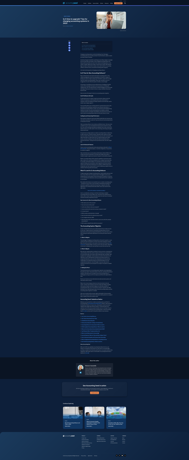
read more (67, 426)
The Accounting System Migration (87, 48)
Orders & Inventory (85, 441)
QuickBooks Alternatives (101, 439)
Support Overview (114, 437)
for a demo (85, 311)
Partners (101, 3)
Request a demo (118, 3)
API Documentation (114, 442)
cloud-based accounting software (95, 303)
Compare (98, 435)
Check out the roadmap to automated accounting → (96, 190)
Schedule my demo (94, 392)
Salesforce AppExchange (86, 446)
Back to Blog (67, 16)
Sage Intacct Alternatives (101, 441)
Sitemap (95, 455)
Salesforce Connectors (86, 444)
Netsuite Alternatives (100, 437)
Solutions (89, 3)
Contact (123, 442)
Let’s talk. (87, 353)
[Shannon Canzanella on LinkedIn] (80, 372)
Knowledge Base (113, 439)
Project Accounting (85, 439)
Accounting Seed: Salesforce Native (88, 49)
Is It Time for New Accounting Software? (88, 45)
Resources (107, 3)
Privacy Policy (83, 455)
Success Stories (96, 3)
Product (84, 3)
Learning (112, 441)
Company (124, 435)
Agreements (90, 455)
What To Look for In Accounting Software (88, 46)
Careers (123, 441)
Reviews (123, 439)
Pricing (111, 3)
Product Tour (84, 437)
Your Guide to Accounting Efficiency (88, 316)
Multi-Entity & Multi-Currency (87, 442)
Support (112, 435)
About (123, 437)
